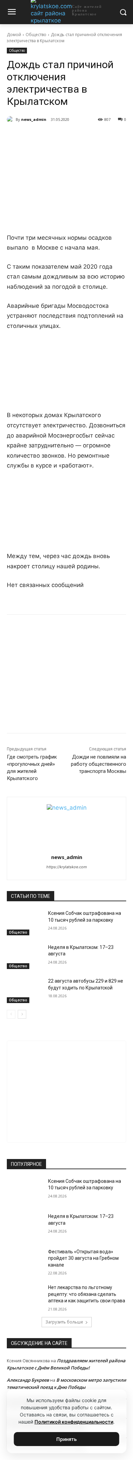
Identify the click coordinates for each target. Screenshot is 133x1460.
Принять (66, 1439)
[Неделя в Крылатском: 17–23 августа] (25, 956)
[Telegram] (51, 137)
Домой (14, 34)
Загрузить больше (64, 1322)
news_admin (33, 119)
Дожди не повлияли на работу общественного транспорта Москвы (98, 764)
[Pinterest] (82, 137)
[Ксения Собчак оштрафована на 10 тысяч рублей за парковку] (25, 922)
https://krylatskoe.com (66, 866)
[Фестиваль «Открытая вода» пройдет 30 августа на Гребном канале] (25, 1261)
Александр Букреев (28, 1380)
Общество (36, 34)
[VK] (35, 137)
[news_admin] (11, 119)
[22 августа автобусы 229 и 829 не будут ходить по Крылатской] (25, 990)
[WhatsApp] (66, 137)
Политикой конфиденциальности (73, 1422)
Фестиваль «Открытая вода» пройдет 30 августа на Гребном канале (83, 1258)
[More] (98, 137)
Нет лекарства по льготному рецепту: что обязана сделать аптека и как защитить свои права (86, 1294)
